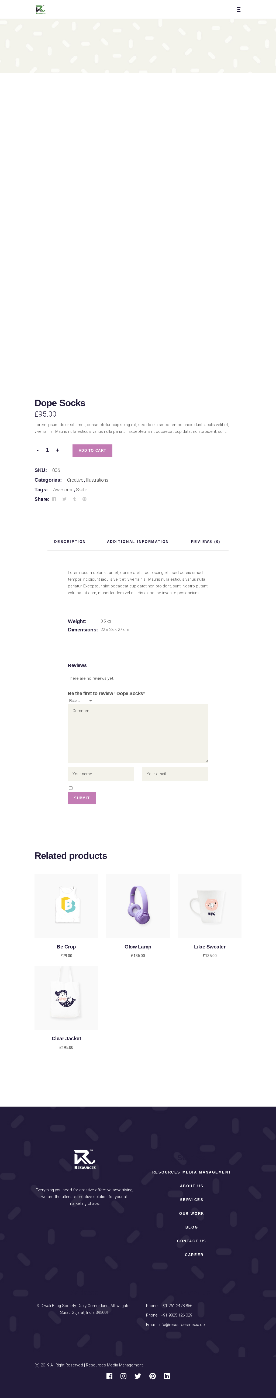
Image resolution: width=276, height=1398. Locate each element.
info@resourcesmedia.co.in (183, 1324)
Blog (191, 1227)
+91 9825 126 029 (176, 1315)
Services (192, 1200)
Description (70, 542)
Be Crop (66, 947)
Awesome (63, 489)
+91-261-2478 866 (176, 1305)
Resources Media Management (192, 1172)
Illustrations (97, 480)
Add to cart (92, 450)
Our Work (191, 1214)
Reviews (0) (205, 542)
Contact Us (191, 1241)
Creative (75, 480)
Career (194, 1255)
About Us (192, 1186)
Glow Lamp (138, 947)
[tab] (70, 542)
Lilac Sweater (210, 947)
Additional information (138, 542)
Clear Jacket (66, 1038)
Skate (81, 489)
